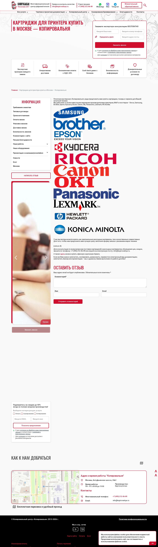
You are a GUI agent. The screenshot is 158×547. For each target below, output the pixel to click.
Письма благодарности (22, 140)
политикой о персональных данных (119, 52)
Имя (56, 291)
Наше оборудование (21, 148)
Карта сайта (72, 536)
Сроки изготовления (21, 115)
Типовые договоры (20, 111)
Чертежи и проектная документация (50, 12)
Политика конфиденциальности (133, 519)
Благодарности (126, 12)
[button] (22, 12)
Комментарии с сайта (21, 136)
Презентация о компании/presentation (28, 153)
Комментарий (61, 277)
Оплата (82, 536)
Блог (15, 162)
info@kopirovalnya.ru (60, 6)
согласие (104, 55)
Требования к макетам (22, 107)
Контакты (140, 12)
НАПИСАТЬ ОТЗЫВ (31, 176)
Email (104, 291)
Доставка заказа (20, 128)
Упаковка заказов (20, 124)
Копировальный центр (78, 12)
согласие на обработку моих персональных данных (119, 50)
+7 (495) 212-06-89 (85, 6)
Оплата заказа (19, 120)
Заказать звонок (31, 330)
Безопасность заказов (22, 132)
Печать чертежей (64, 544)
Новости (16, 158)
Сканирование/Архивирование (103, 12)
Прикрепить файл (107, 37)
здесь (62, 254)
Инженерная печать (19, 544)
